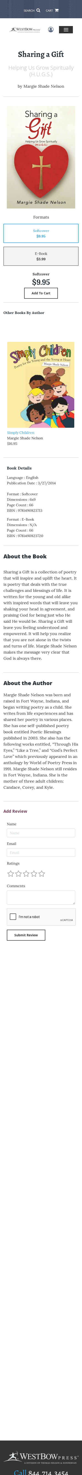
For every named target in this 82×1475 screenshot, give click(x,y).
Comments (16, 886)
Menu (66, 30)
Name (12, 824)
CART (50, 10)
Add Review (15, 811)
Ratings (13, 863)
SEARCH (29, 10)
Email (11, 843)
